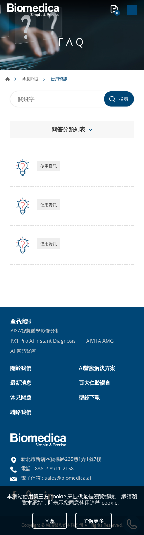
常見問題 (30, 79)
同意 (49, 520)
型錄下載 (89, 397)
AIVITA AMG (100, 341)
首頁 (7, 79)
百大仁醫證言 (94, 382)
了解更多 (93, 520)
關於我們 (20, 368)
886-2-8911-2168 (54, 468)
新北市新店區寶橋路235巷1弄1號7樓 (61, 459)
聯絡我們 (20, 412)
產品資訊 (20, 321)
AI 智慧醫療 (23, 351)
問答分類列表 (68, 129)
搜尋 (124, 99)
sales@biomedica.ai (68, 477)
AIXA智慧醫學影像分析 (35, 331)
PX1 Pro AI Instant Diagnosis (43, 341)
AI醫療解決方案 (97, 368)
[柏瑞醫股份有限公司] (33, 10)
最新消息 (20, 382)
